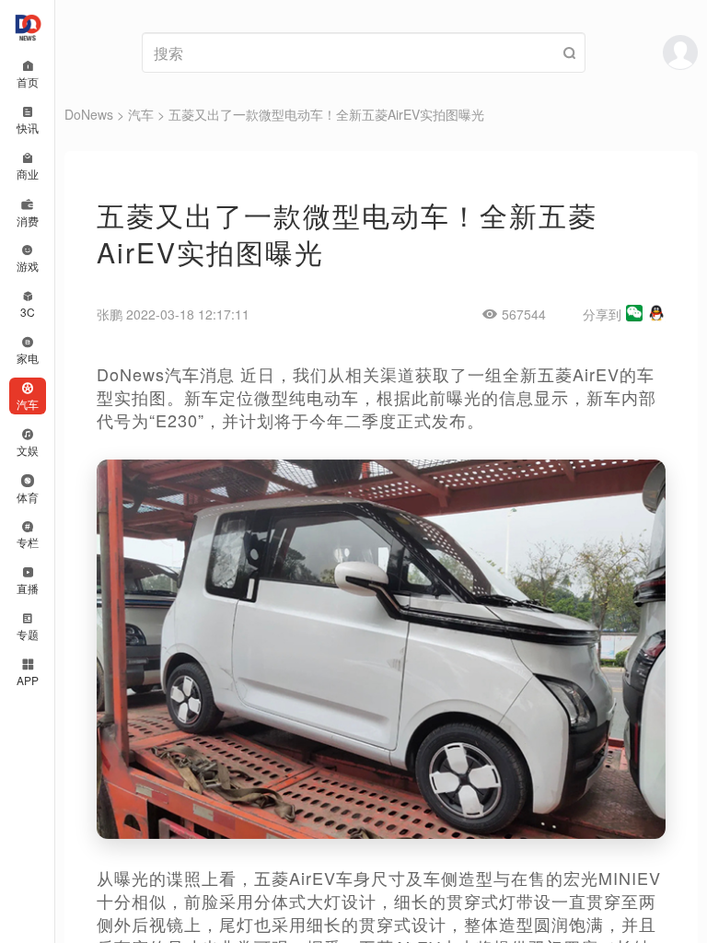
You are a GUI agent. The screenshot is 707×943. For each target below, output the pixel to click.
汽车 (141, 114)
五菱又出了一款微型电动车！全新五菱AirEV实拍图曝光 (326, 114)
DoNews (88, 114)
